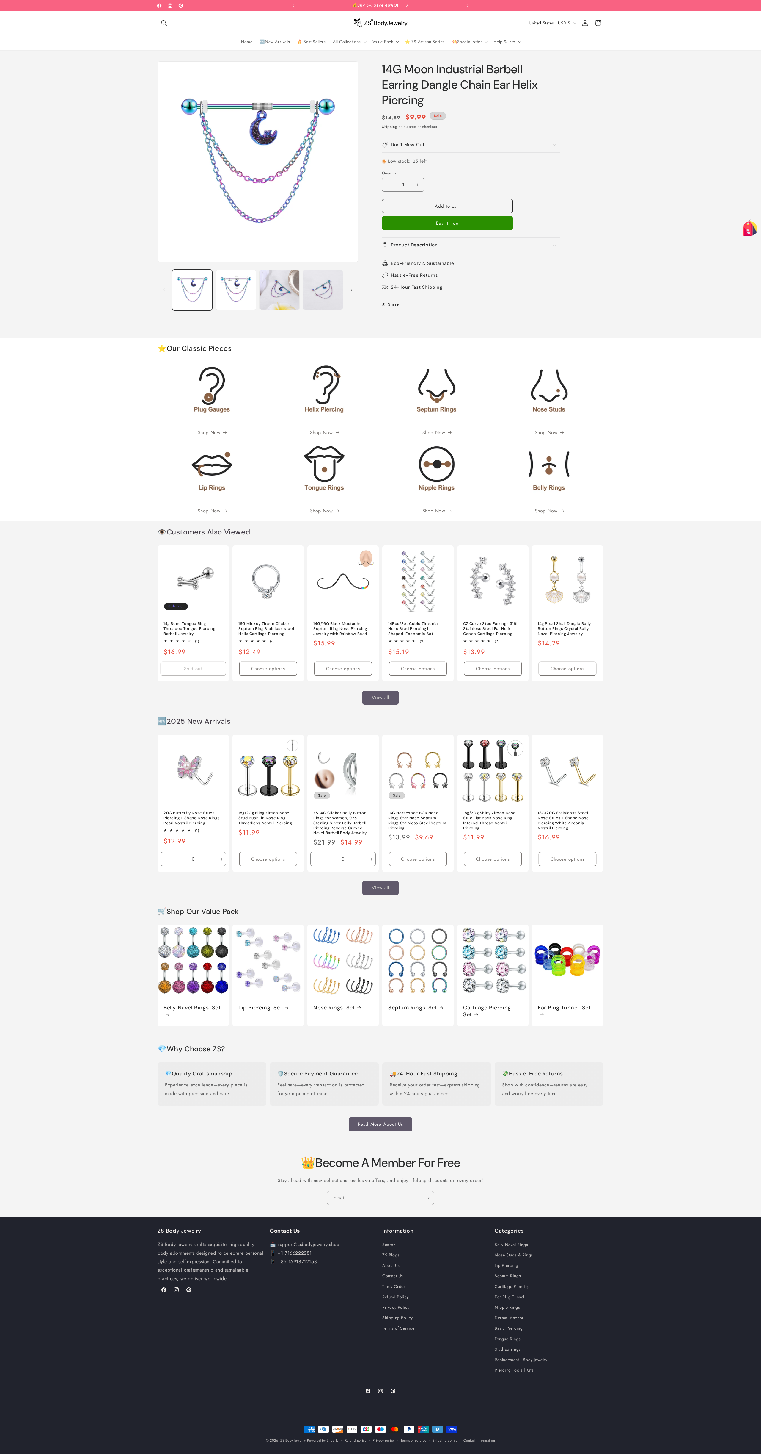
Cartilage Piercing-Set (488, 1011)
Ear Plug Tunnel (509, 1297)
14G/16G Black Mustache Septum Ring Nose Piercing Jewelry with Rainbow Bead (340, 628)
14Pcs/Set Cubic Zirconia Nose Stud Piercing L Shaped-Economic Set (413, 628)
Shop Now (209, 432)
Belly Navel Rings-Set (192, 1007)
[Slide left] (164, 289)
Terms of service (413, 1440)
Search (389, 1245)
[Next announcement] (467, 5)
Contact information (479, 1440)
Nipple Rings (507, 1308)
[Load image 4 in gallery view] (323, 290)
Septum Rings (508, 1276)
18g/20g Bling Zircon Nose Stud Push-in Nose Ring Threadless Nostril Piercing (265, 818)
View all (380, 697)
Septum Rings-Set (412, 1007)
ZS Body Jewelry (293, 1440)
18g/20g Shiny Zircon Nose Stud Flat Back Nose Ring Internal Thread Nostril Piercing (489, 821)
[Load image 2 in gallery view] (236, 290)
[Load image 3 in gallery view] (279, 290)
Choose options (268, 668)
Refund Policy (395, 1297)
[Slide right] (351, 289)
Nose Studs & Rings (514, 1255)
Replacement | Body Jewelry (521, 1360)
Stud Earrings (508, 1350)
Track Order (393, 1286)
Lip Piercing (506, 1266)
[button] (164, 22)
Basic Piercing (509, 1328)
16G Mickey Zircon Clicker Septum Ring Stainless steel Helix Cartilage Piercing (266, 628)
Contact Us (392, 1276)
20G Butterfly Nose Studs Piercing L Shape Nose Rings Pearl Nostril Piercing (191, 818)
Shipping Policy (397, 1318)
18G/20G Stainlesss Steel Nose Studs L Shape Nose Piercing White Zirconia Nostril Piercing (563, 821)
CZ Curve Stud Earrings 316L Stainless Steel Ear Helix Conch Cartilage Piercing (490, 628)
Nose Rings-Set (334, 1007)
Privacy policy (384, 1440)
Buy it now (447, 223)
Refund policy (356, 1440)
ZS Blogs (391, 1255)
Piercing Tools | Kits (514, 1370)
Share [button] (393, 304)
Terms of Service (398, 1328)
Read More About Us (380, 1124)
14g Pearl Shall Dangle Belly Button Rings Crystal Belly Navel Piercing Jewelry (564, 628)
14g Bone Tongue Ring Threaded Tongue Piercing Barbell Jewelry (189, 628)
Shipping (389, 126)
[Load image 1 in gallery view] (192, 290)
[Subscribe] (427, 1198)
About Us (391, 1266)
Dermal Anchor (509, 1318)
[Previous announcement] (293, 5)
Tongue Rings (508, 1339)
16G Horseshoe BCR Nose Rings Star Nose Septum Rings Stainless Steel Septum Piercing (417, 821)
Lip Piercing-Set (260, 1007)
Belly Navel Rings (511, 1245)
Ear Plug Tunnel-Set (564, 1007)
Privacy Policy (395, 1308)
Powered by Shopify (323, 1440)
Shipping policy (445, 1440)
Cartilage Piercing (512, 1286)
